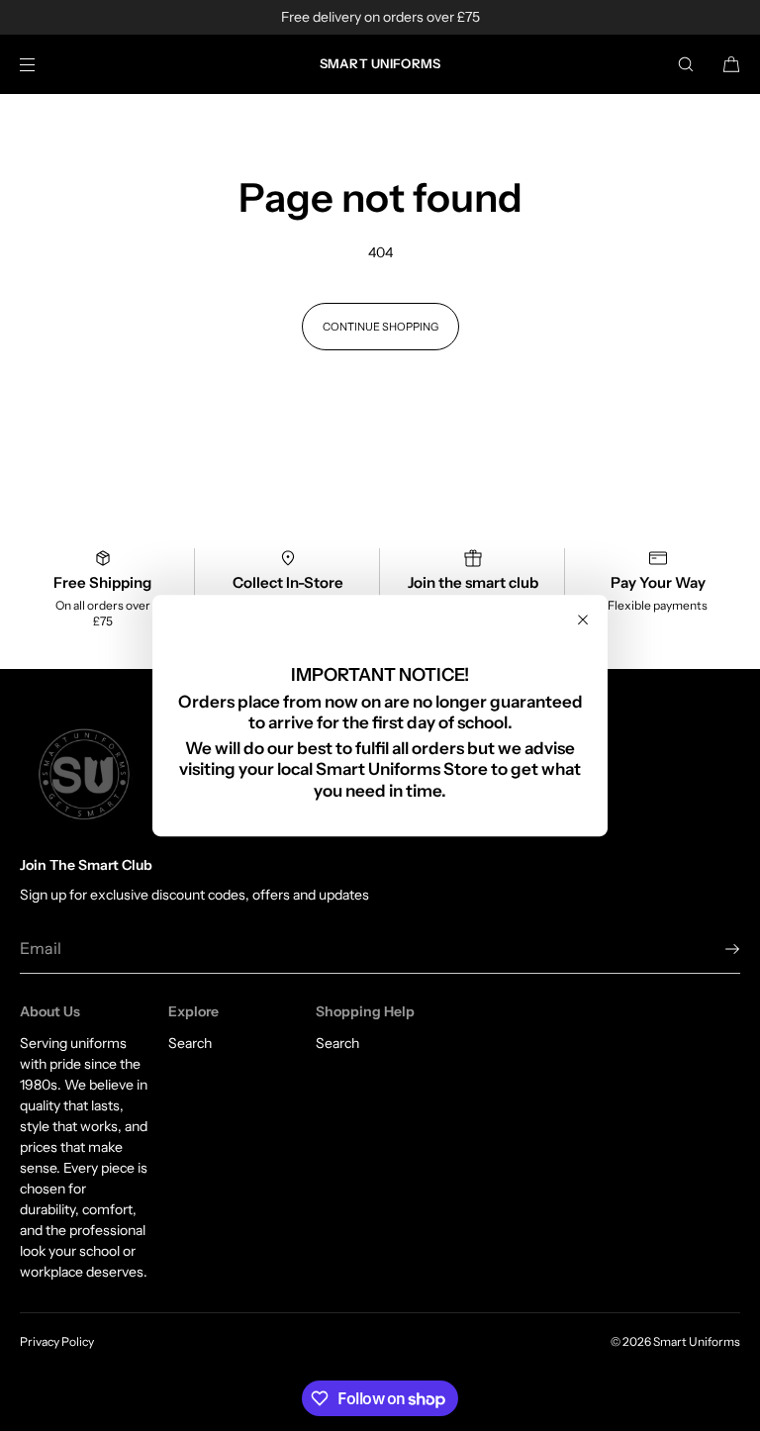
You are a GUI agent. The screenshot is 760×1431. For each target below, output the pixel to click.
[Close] (583, 619)
